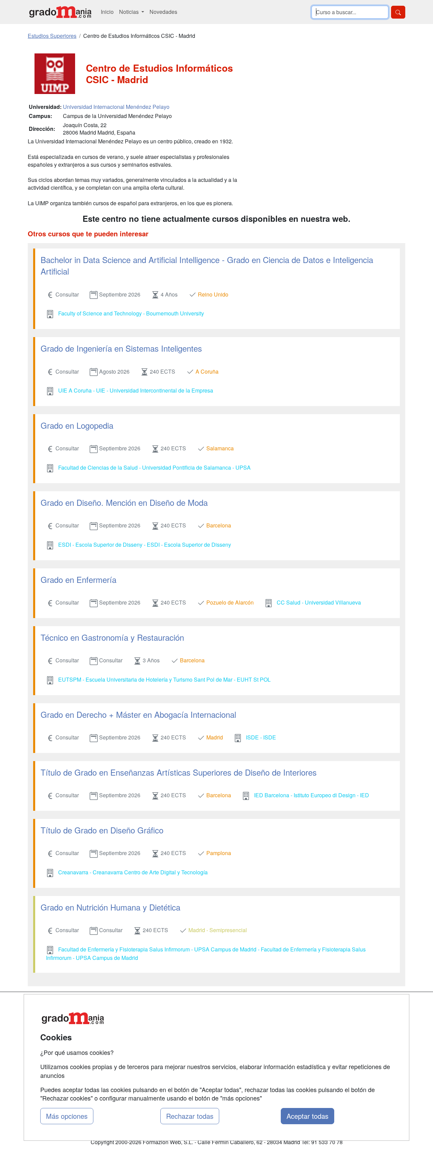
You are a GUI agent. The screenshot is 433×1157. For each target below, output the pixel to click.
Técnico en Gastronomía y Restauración (112, 637)
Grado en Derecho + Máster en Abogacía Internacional (138, 714)
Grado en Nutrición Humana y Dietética (110, 907)
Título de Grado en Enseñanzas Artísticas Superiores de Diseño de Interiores (179, 772)
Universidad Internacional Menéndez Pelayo (116, 107)
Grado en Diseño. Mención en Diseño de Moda (124, 502)
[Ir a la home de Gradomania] (60, 12)
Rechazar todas (189, 1116)
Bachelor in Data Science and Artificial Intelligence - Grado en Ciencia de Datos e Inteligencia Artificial (207, 265)
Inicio (107, 12)
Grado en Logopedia (77, 425)
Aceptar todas (307, 1116)
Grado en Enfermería (78, 579)
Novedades (163, 12)
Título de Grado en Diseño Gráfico (102, 830)
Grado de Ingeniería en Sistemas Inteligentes (121, 348)
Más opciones (67, 1116)
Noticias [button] (129, 12)
